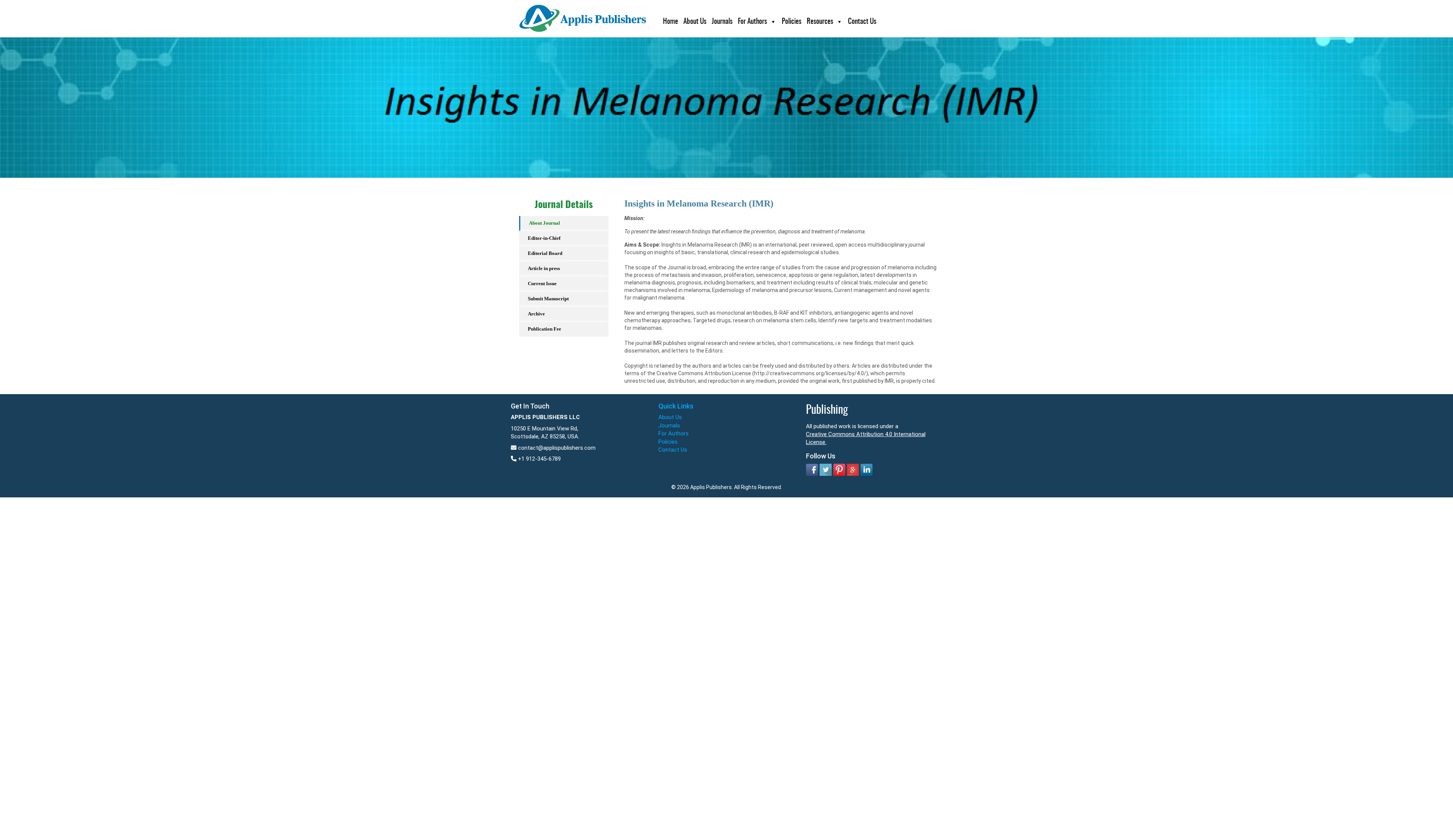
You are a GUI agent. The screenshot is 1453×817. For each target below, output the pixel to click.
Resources (820, 21)
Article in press (544, 268)
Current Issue (542, 283)
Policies (791, 21)
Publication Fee (544, 329)
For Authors (752, 21)
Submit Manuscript (548, 298)
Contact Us (862, 21)
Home (670, 21)
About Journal (544, 223)
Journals (722, 21)
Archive (536, 314)
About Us (694, 21)
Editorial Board (545, 253)
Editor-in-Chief (544, 238)
